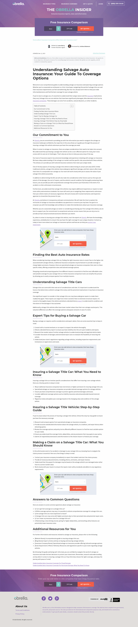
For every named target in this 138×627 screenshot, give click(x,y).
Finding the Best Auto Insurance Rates (46, 111)
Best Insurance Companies (46, 40)
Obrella (37, 140)
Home (35, 40)
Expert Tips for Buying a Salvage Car (45, 116)
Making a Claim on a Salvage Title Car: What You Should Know (53, 123)
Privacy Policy (19, 614)
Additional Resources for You (43, 128)
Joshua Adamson (85, 46)
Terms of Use (90, 32)
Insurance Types (49, 4)
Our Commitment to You (42, 109)
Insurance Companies (69, 4)
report (80, 301)
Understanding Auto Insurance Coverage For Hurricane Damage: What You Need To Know (61, 565)
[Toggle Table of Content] (71, 106)
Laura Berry (61, 45)
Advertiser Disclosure (99, 53)
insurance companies (39, 101)
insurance (90, 96)
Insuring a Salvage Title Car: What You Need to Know (50, 118)
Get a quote (88, 4)
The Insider (69, 9)
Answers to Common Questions (44, 126)
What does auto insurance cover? (66, 40)
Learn (100, 4)
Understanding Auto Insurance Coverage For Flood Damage (52, 563)
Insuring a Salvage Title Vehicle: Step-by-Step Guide (50, 121)
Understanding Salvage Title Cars (44, 114)
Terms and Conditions (22, 610)
